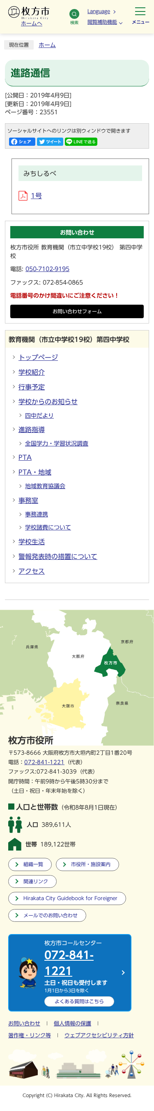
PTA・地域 (34, 472)
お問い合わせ (24, 1023)
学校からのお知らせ (48, 401)
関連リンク (35, 881)
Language (98, 11)
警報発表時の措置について (57, 556)
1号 (36, 195)
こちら (79, 1001)
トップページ (38, 357)
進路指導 (31, 429)
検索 (74, 22)
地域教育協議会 (45, 486)
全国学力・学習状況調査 (56, 443)
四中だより (39, 416)
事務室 (28, 500)
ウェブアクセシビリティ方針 (99, 1035)
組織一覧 (33, 864)
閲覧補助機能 (102, 21)
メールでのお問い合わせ (50, 915)
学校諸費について (48, 527)
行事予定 (31, 387)
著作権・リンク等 (29, 1035)
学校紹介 (31, 372)
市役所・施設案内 (90, 864)
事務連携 (36, 514)
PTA (25, 457)
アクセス (31, 571)
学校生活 (31, 542)
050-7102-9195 (47, 269)
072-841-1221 (44, 762)
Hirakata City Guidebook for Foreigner (70, 898)
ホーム (47, 45)
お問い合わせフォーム (77, 311)
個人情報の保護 (72, 1023)
